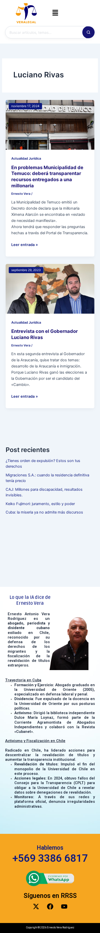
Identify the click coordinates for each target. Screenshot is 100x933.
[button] (55, 12)
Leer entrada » (24, 244)
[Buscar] (88, 32)
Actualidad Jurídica (26, 158)
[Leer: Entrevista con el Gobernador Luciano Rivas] (50, 288)
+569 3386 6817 (50, 858)
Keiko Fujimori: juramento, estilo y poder (40, 503)
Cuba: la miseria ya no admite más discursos (44, 512)
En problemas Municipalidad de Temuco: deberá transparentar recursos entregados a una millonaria (47, 176)
